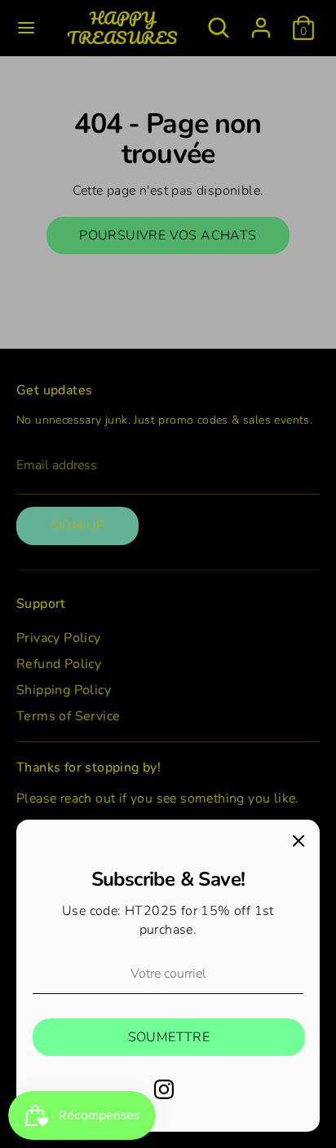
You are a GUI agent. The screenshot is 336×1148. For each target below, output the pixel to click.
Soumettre (169, 1037)
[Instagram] (164, 1089)
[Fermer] (298, 841)
